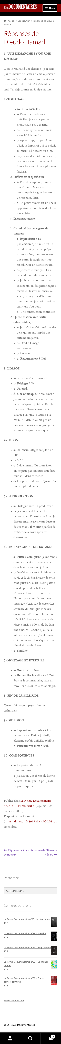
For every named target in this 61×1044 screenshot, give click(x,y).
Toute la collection (14, 1000)
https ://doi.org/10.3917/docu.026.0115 (30, 822)
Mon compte (10, 1038)
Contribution (24, 20)
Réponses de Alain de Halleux (16, 852)
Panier (47, 1035)
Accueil (11, 20)
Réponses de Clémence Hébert (43, 852)
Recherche (30, 1038)
